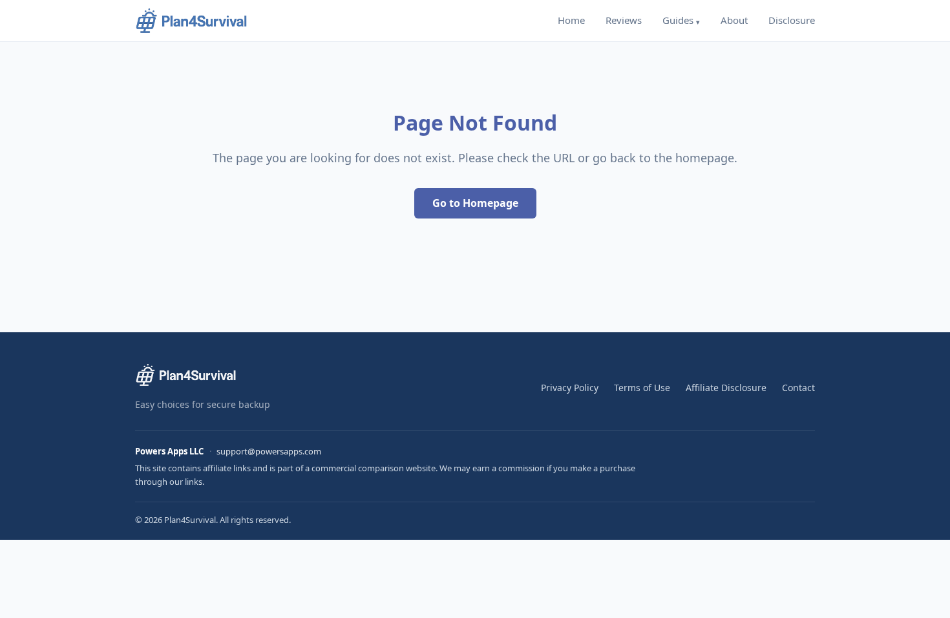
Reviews (624, 20)
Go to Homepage (475, 203)
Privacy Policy (569, 387)
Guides (677, 20)
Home (571, 20)
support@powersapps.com (268, 451)
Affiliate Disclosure (726, 387)
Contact (798, 387)
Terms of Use (642, 387)
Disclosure (791, 20)
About (734, 20)
